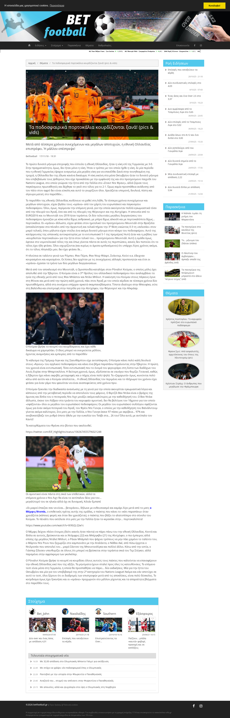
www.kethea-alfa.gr (163, 712)
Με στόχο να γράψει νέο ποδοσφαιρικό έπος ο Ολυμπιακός (67, 667)
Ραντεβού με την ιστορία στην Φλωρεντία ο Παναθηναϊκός (67, 674)
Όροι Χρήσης (55, 704)
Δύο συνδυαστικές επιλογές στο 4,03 (185, 86)
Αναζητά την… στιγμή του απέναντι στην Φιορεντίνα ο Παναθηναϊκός (73, 680)
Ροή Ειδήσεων (177, 63)
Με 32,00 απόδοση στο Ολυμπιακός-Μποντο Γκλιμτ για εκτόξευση (71, 661)
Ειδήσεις (40, 45)
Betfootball (31, 156)
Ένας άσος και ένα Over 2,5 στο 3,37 (185, 99)
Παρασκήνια (74, 45)
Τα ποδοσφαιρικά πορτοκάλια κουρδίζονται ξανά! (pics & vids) (84, 63)
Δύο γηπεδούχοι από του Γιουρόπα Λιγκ (185, 151)
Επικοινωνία (182, 45)
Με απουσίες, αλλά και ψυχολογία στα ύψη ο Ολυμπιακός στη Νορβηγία (74, 687)
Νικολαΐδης (77, 613)
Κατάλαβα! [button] (214, 5)
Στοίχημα (56, 45)
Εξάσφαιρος (144, 613)
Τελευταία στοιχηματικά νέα (50, 655)
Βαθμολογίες (104, 45)
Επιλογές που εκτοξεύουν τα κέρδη (185, 73)
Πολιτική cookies (70, 704)
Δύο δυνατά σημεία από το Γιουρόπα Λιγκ (185, 164)
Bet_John (42, 613)
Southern (109, 613)
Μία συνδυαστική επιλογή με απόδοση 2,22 (185, 177)
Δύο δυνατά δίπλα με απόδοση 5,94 (185, 190)
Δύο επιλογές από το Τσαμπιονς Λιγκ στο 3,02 (185, 125)
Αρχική (32, 63)
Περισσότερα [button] (57, 5)
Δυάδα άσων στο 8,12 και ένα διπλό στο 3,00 (185, 138)
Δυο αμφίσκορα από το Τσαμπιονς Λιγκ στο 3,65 (185, 112)
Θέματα (89, 45)
